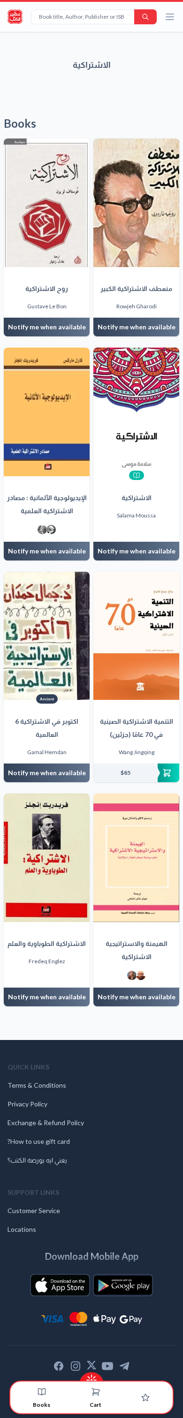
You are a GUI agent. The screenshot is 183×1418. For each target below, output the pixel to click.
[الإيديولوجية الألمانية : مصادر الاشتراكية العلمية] (47, 412)
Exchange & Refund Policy (46, 1123)
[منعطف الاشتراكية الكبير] (136, 202)
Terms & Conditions (37, 1085)
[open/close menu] (169, 16)
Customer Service (34, 1210)
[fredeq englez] (42, 529)
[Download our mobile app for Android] (123, 1285)
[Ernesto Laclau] (140, 975)
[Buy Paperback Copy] (136, 773)
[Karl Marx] (51, 529)
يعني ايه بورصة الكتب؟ (37, 1160)
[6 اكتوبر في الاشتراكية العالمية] (47, 636)
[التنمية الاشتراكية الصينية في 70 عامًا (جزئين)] (136, 636)
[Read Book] (136, 475)
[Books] (41, 1391)
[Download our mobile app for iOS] (60, 1285)
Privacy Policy (27, 1104)
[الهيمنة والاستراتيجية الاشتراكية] (136, 857)
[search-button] (145, 16)
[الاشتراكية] (136, 412)
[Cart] (95, 1391)
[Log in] (145, 1397)
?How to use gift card (39, 1141)
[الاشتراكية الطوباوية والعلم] (47, 857)
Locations (22, 1229)
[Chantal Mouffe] (132, 975)
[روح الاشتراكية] (47, 202)
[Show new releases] (91, 1377)
